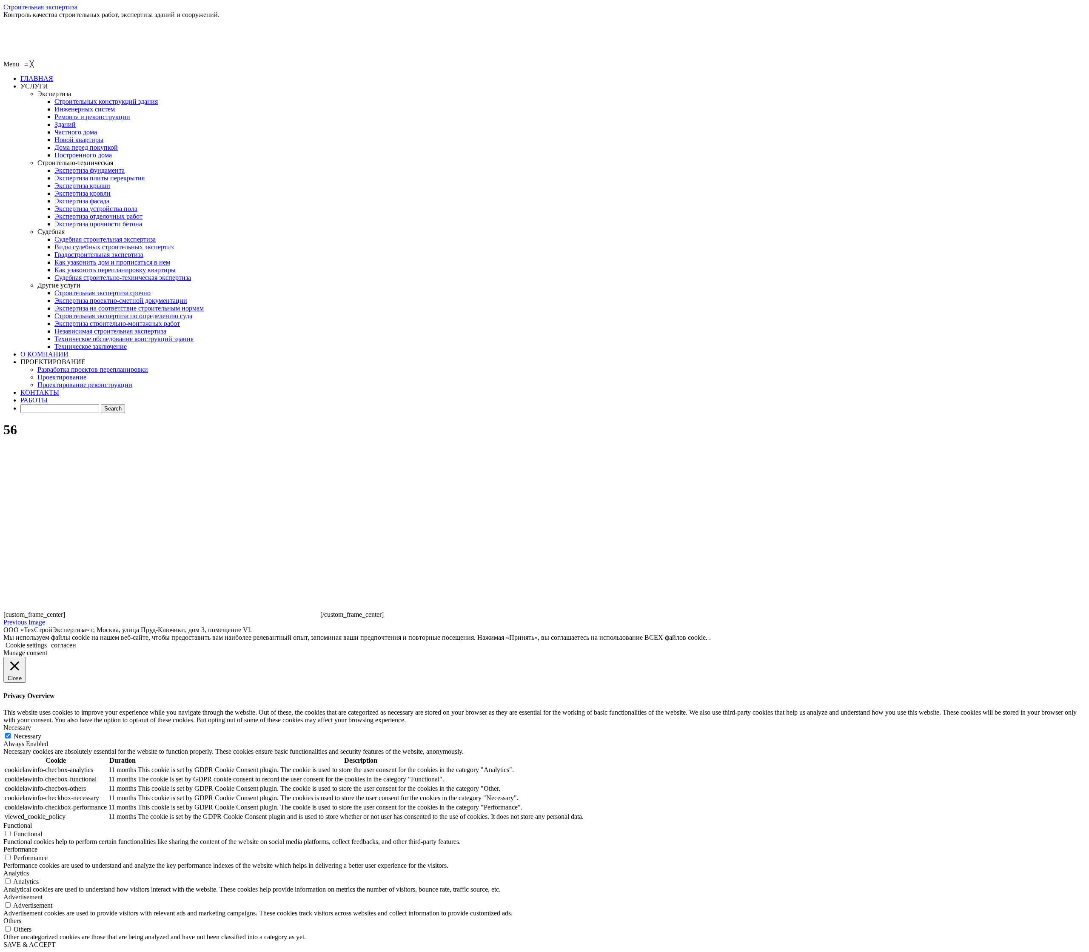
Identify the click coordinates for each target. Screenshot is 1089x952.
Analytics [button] (16, 873)
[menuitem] (36, 78)
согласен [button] (63, 645)
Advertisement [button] (23, 897)
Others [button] (12, 920)
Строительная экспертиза (40, 7)
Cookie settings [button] (26, 645)
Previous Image (24, 622)
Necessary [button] (17, 727)
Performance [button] (20, 849)
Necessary (27, 736)
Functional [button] (17, 825)
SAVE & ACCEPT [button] (29, 944)
